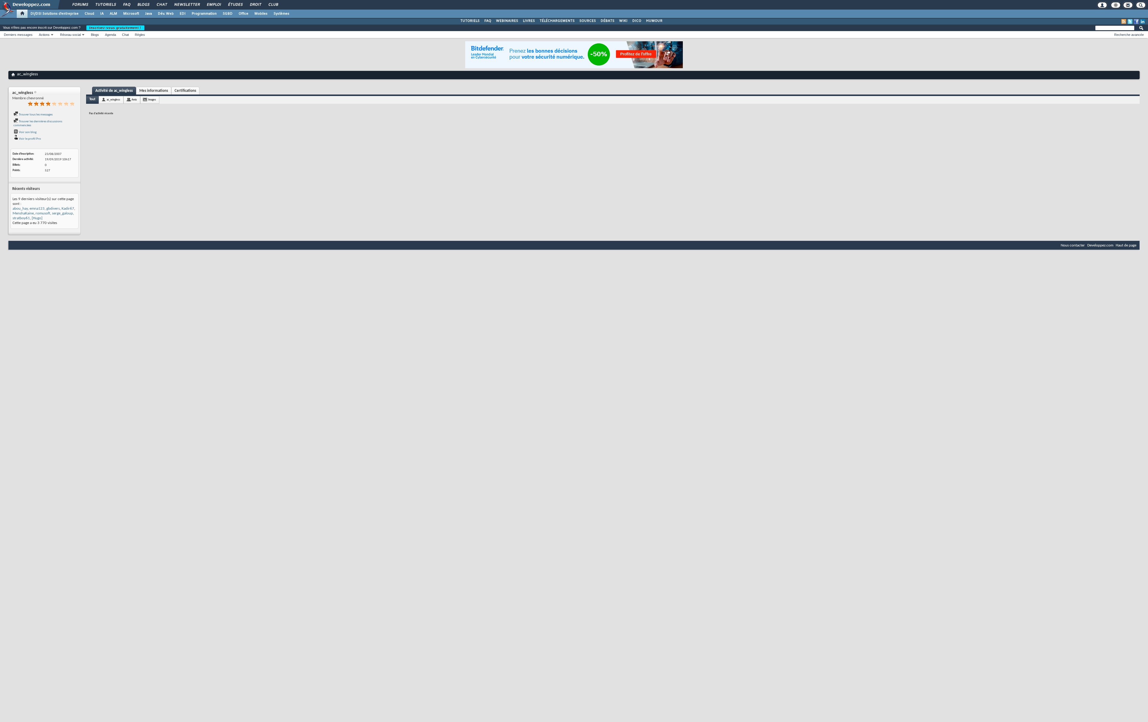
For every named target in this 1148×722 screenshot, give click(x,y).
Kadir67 (68, 209)
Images (152, 99)
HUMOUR (654, 21)
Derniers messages (18, 34)
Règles (140, 34)
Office (243, 14)
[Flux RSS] (1123, 21)
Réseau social (70, 34)
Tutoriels (105, 4)
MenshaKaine (23, 213)
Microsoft (131, 14)
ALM (113, 14)
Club (273, 4)
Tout (92, 99)
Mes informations (153, 91)
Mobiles (261, 14)
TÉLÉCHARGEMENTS (557, 21)
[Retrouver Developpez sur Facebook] (1136, 21)
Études (235, 4)
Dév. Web (166, 14)
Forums (79, 4)
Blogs (143, 4)
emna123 (37, 209)
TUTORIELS (470, 21)
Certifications (185, 91)
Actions (44, 34)
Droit (255, 4)
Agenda (110, 34)
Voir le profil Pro (29, 139)
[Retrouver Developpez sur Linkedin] (1142, 21)
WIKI (623, 21)
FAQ (126, 4)
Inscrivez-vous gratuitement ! (115, 28)
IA (102, 14)
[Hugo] (37, 218)
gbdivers (53, 209)
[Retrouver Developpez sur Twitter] (1130, 21)
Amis (134, 99)
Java (148, 14)
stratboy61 (21, 218)
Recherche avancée (1129, 34)
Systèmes (281, 14)
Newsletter (186, 4)
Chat (161, 4)
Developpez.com (1100, 245)
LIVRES (529, 21)
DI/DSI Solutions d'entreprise (54, 14)
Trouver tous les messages (35, 114)
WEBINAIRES (507, 21)
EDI (183, 14)
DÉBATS (607, 21)
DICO (636, 21)
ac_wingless (113, 99)
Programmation (204, 14)
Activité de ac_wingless (114, 91)
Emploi (213, 4)
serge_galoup (62, 213)
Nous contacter (1073, 245)
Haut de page (1126, 245)
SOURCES (587, 21)
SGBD (228, 14)
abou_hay (20, 209)
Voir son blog (27, 132)
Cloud (89, 14)
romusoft (43, 213)
